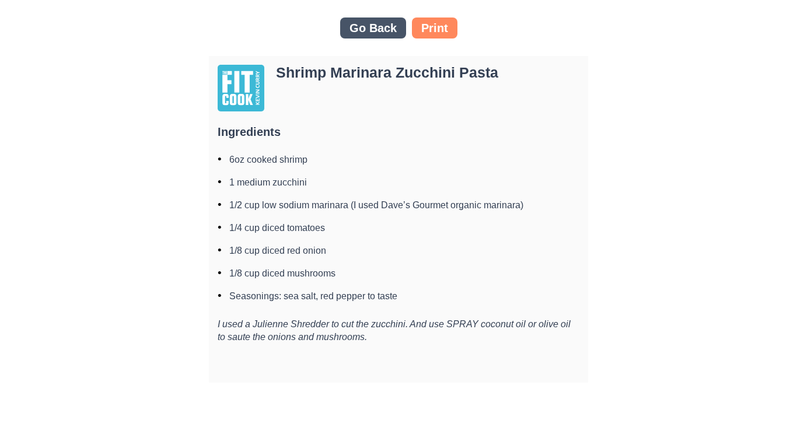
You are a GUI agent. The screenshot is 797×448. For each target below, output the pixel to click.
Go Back (373, 28)
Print (434, 28)
